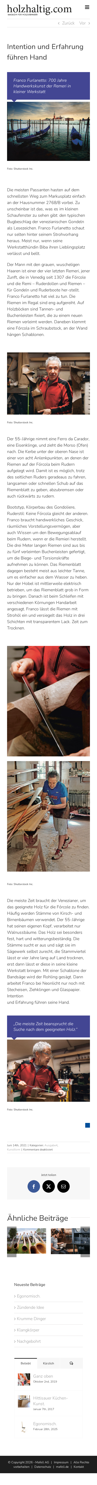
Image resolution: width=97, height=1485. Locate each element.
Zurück (68, 23)
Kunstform (13, 1149)
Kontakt (79, 1467)
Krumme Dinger (31, 1319)
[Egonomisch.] (24, 1424)
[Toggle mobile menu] (87, 7)
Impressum (61, 1462)
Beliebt (26, 1363)
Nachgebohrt (29, 1341)
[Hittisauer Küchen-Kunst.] (24, 1398)
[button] (11, 1242)
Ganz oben (43, 1376)
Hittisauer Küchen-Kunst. (50, 1401)
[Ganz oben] (24, 1376)
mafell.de (62, 1467)
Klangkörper (28, 1330)
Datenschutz (42, 1467)
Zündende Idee (30, 1307)
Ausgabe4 (50, 1145)
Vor (82, 23)
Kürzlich (48, 1363)
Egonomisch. (28, 1296)
